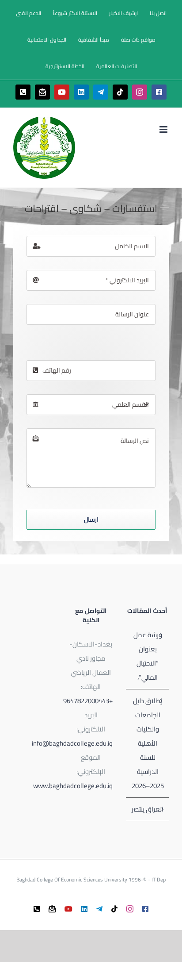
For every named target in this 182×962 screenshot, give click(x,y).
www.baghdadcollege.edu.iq (73, 785)
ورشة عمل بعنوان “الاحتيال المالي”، (147, 656)
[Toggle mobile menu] (164, 129)
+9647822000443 (88, 700)
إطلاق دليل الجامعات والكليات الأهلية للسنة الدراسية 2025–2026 (148, 743)
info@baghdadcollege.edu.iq (72, 743)
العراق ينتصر (147, 809)
